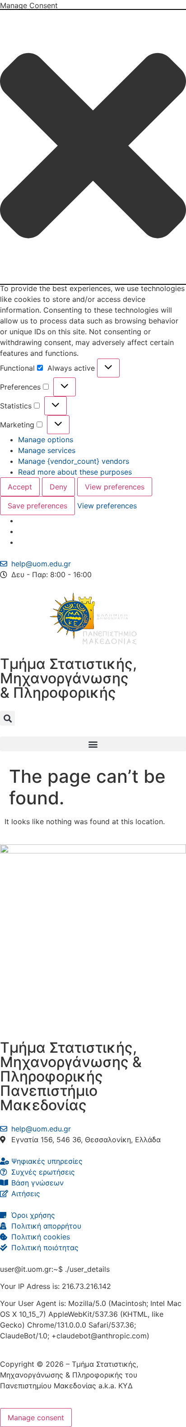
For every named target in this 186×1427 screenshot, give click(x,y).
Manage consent (36, 1417)
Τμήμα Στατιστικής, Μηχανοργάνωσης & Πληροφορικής (68, 678)
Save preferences (37, 505)
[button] (93, 147)
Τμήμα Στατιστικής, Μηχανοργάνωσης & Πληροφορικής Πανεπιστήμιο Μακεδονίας (71, 1076)
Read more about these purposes (75, 471)
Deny (58, 486)
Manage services (46, 450)
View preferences (114, 486)
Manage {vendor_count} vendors (73, 461)
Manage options (45, 439)
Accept (20, 486)
